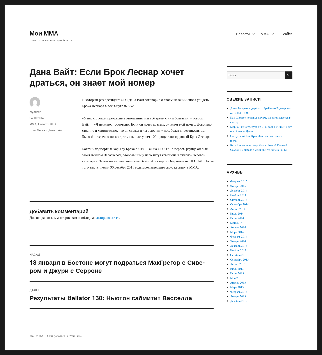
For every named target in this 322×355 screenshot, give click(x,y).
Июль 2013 (237, 269)
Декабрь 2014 (238, 190)
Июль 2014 (237, 213)
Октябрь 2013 (238, 255)
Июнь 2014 (237, 218)
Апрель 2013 (238, 282)
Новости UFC (47, 124)
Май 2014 (236, 223)
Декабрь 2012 (238, 301)
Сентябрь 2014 (239, 204)
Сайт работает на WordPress (64, 336)
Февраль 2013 (238, 292)
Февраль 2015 (238, 181)
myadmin (35, 112)
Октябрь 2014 (238, 200)
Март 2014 (237, 232)
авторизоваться (107, 217)
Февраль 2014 (238, 236)
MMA (265, 33)
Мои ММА (44, 32)
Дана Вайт (55, 130)
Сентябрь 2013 (239, 259)
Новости (243, 33)
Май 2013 (236, 278)
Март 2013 (237, 287)
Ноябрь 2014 (238, 195)
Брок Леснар (38, 130)
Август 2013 (238, 264)
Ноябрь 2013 (238, 250)
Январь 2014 (238, 241)
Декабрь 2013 (238, 246)
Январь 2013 (238, 296)
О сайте (286, 33)
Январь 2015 (238, 186)
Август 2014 (238, 209)
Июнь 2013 (237, 273)
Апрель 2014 (238, 227)
